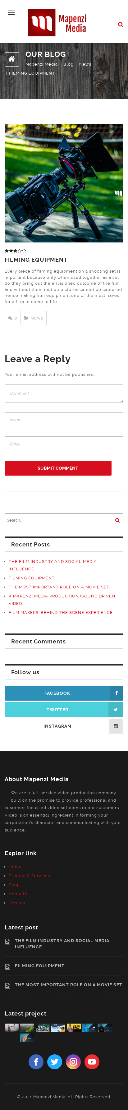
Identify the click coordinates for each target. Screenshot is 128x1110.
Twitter (57, 709)
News (36, 317)
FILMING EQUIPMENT (36, 259)
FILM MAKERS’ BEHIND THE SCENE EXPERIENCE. (61, 612)
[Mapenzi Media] (59, 22)
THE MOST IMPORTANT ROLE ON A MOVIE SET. (59, 587)
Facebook (57, 693)
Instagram (57, 726)
